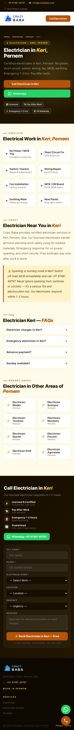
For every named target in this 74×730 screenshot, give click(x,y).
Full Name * (13, 549)
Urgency (11, 600)
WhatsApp (19, 93)
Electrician (18, 36)
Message (11, 613)
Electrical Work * (17, 574)
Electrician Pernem (13, 708)
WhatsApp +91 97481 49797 (29, 536)
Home (7, 36)
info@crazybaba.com (43, 3)
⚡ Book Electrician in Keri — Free (37, 636)
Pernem (30, 36)
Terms (68, 725)
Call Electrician (58, 18)
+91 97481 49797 (16, 3)
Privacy (59, 725)
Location (12, 587)
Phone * (11, 562)
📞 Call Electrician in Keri (23, 83)
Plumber (7, 713)
